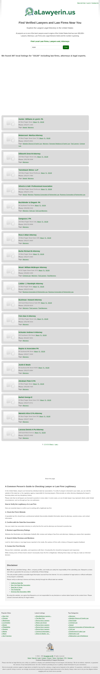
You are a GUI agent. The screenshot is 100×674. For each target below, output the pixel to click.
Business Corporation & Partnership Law (46, 194)
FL (38, 122)
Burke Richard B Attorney (29, 251)
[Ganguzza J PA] (10, 222)
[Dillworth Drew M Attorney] (10, 157)
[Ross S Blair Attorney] (10, 238)
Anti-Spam (60, 658)
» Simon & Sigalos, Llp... (42, 633)
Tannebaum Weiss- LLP (28, 170)
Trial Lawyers (75, 143)
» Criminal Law (72, 622)
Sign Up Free (81, 3)
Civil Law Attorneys (41, 211)
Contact (44, 658)
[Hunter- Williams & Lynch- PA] (10, 122)
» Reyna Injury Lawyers (42, 620)
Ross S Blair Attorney (28, 235)
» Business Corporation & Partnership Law (81, 627)
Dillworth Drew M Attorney (29, 154)
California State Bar (17, 583)
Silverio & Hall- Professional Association (35, 186)
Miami (35, 122)
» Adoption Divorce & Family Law (78, 618)
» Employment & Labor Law (76, 631)
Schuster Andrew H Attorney (30, 332)
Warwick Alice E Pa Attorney (30, 413)
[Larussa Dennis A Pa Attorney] (10, 433)
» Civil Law (71, 629)
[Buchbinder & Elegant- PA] (10, 206)
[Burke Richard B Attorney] (10, 254)
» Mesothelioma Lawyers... (43, 616)
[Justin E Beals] (10, 368)
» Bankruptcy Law (73, 633)
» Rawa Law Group (41, 622)
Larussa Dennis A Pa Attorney (31, 430)
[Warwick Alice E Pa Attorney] (10, 417)
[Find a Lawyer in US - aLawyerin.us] (50, 647)
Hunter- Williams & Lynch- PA (31, 119)
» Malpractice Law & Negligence (78, 636)
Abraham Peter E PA (27, 381)
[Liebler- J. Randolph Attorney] (10, 287)
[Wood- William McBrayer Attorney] (10, 271)
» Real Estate (72, 620)
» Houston (4, 629)
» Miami (3, 633)
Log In (89, 3)
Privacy (49, 658)
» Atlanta (4, 631)
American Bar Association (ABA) (21, 591)
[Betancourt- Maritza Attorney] (10, 138)
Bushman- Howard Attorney (30, 300)
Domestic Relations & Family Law (59, 143)
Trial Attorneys (51, 275)
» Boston (4, 625)
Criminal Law (27, 275)
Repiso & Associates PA (29, 349)
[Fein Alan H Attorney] (10, 319)
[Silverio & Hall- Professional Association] (10, 189)
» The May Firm (40, 618)
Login (39, 658)
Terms (54, 658)
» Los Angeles (5, 622)
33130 (42, 122)
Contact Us (95, 3)
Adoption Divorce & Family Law (32, 143)
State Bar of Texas (16, 587)
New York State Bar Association (20, 585)
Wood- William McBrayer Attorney (33, 267)
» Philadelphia (5, 627)
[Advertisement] (50, 72)
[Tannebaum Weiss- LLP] (10, 173)
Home (29, 658)
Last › (56, 444)
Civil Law (32, 211)
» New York (4, 616)
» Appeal (71, 625)
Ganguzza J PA (25, 219)
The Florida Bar (16, 589)
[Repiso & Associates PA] (10, 352)
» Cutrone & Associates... (42, 631)
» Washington (5, 620)
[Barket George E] (10, 400)
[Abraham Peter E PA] (10, 384)
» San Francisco (6, 636)
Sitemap (70, 658)
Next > (52, 444)
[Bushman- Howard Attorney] (10, 303)
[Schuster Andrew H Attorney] (10, 335)
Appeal (25, 127)
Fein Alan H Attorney (27, 316)
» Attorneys (71, 616)
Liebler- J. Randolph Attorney (31, 284)
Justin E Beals (25, 365)
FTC (65, 658)
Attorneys (31, 127)
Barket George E (25, 397)
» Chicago (4, 618)
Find (65, 47)
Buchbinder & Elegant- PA (29, 202)
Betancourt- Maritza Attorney (31, 135)
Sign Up (34, 658)
